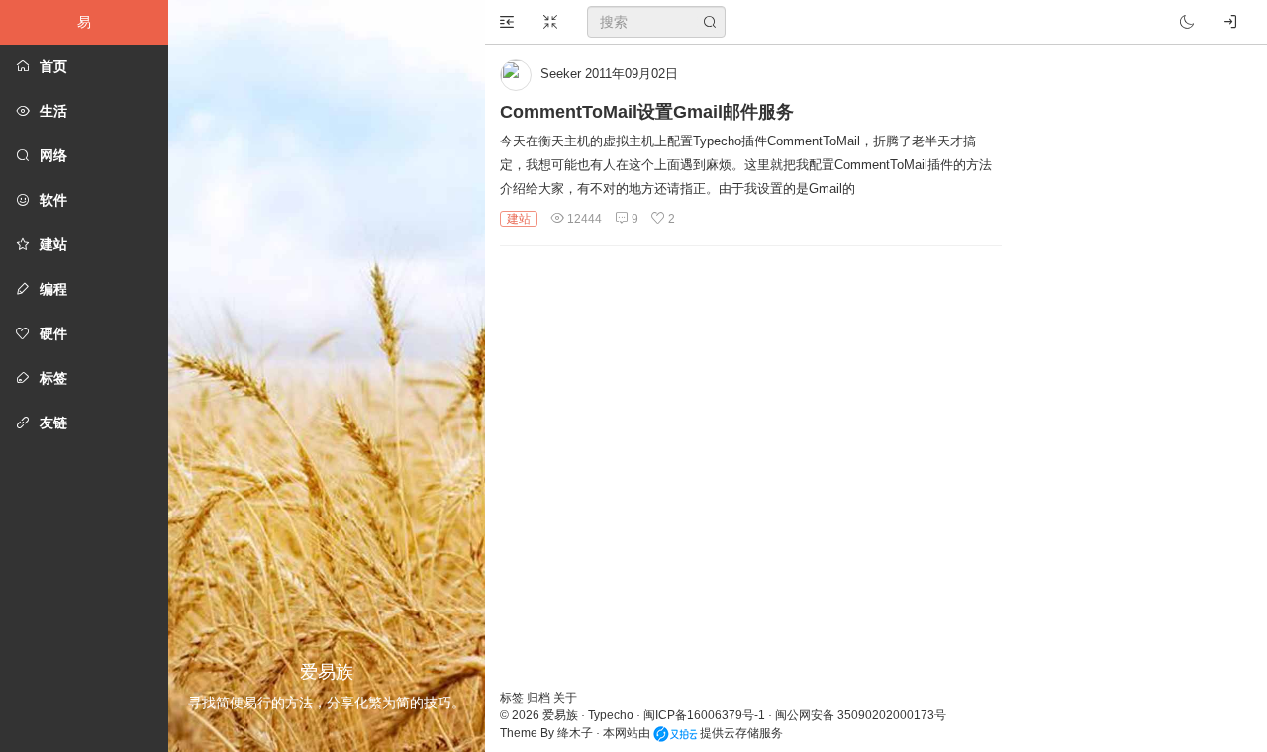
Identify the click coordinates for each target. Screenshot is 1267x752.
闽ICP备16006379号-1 (704, 715)
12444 (583, 219)
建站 (519, 219)
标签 (513, 698)
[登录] (1230, 22)
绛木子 (575, 733)
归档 (540, 698)
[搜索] (710, 22)
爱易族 (560, 715)
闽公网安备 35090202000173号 (860, 715)
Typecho (611, 715)
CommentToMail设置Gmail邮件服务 (647, 112)
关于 (565, 698)
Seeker (560, 73)
